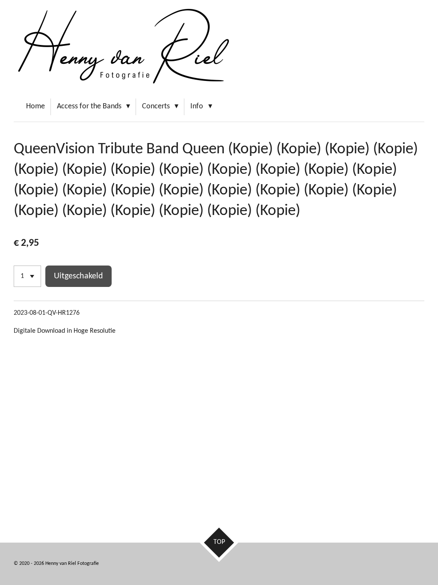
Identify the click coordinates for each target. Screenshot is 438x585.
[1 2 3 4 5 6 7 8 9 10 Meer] (27, 276)
